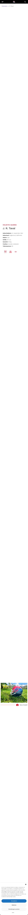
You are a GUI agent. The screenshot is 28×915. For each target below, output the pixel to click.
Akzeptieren (14, 901)
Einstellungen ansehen (14, 909)
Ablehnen (14, 905)
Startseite (4, 6)
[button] (26, 884)
